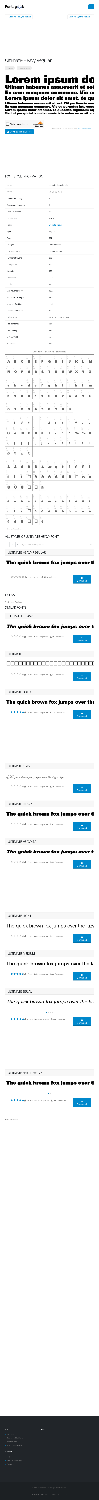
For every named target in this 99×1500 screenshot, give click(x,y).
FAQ (8, 1457)
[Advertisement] (49, 39)
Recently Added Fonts (15, 1438)
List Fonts (10, 1434)
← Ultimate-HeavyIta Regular (19, 17)
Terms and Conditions (84, 128)
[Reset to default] (91, 544)
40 (12, 544)
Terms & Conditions (40, 1494)
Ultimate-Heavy (55, 225)
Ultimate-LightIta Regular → (80, 17)
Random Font (12, 1442)
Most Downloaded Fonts (16, 1445)
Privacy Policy (55, 1494)
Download (82, 580)
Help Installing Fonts (14, 1460)
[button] (46, 1012)
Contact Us (11, 1464)
